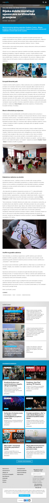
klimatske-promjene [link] (7, 294)
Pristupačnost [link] (21, 468)
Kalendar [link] (5, 478)
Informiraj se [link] (6, 470)
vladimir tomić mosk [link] (26, 294)
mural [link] (14, 294)
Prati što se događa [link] (8, 474)
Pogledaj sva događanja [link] (24, 461)
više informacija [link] (39, 493)
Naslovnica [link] (6, 468)
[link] (47, 8)
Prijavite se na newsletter (38, 470)
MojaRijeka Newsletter (38, 485)
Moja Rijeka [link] (13, 20)
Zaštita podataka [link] (21, 470)
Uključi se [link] (5, 472)
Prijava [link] (4, 480)
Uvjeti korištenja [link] (21, 472)
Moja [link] (6, 2)
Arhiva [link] (4, 482)
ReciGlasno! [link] (6, 476)
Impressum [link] (20, 474)
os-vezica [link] (19, 294)
